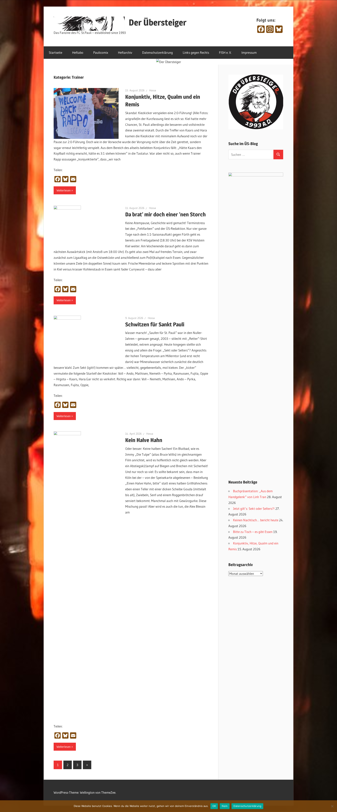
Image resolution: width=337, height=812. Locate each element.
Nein (225, 806)
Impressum (249, 52)
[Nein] (332, 806)
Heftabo (77, 52)
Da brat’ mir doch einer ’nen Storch (165, 214)
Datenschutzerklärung (157, 52)
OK (214, 806)
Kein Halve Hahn (143, 440)
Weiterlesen (64, 190)
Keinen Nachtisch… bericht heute (255, 520)
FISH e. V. (225, 52)
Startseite (55, 52)
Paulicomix (100, 52)
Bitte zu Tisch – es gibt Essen (252, 532)
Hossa (152, 90)
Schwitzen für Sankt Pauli (154, 324)
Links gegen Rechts (196, 52)
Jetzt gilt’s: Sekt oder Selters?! (254, 508)
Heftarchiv (125, 52)
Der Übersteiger (157, 22)
